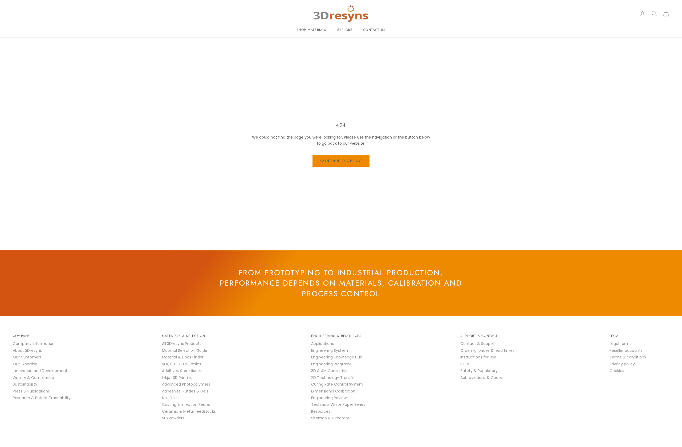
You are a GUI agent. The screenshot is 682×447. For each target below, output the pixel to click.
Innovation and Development (40, 370)
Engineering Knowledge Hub (336, 357)
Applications (322, 343)
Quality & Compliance (33, 377)
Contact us (374, 29)
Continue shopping (341, 160)
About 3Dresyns (27, 350)
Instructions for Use (478, 357)
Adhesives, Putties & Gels (185, 391)
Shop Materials (312, 29)
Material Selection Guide (184, 350)
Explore (344, 29)
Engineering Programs (331, 364)
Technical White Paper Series (338, 404)
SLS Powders (173, 418)
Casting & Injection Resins (186, 404)
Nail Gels (169, 397)
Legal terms (620, 343)
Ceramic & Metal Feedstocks (189, 411)
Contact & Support (478, 343)
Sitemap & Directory (330, 418)
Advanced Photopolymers (186, 384)
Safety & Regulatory (479, 370)
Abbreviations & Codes (481, 377)
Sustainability (25, 384)
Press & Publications (31, 391)
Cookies (617, 370)
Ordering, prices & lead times (487, 350)
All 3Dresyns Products (181, 343)
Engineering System (329, 350)
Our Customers (27, 357)
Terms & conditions (628, 357)
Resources (320, 411)
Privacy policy (622, 364)
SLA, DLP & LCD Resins (181, 364)
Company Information (34, 343)
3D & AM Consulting (329, 370)
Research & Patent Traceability (42, 397)
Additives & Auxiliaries (182, 370)
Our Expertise (25, 364)
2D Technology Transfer (333, 377)
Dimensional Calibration (333, 391)
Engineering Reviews (329, 397)
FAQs (465, 364)
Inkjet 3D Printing (177, 377)
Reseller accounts (626, 350)
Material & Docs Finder (183, 357)
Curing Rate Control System (337, 384)
